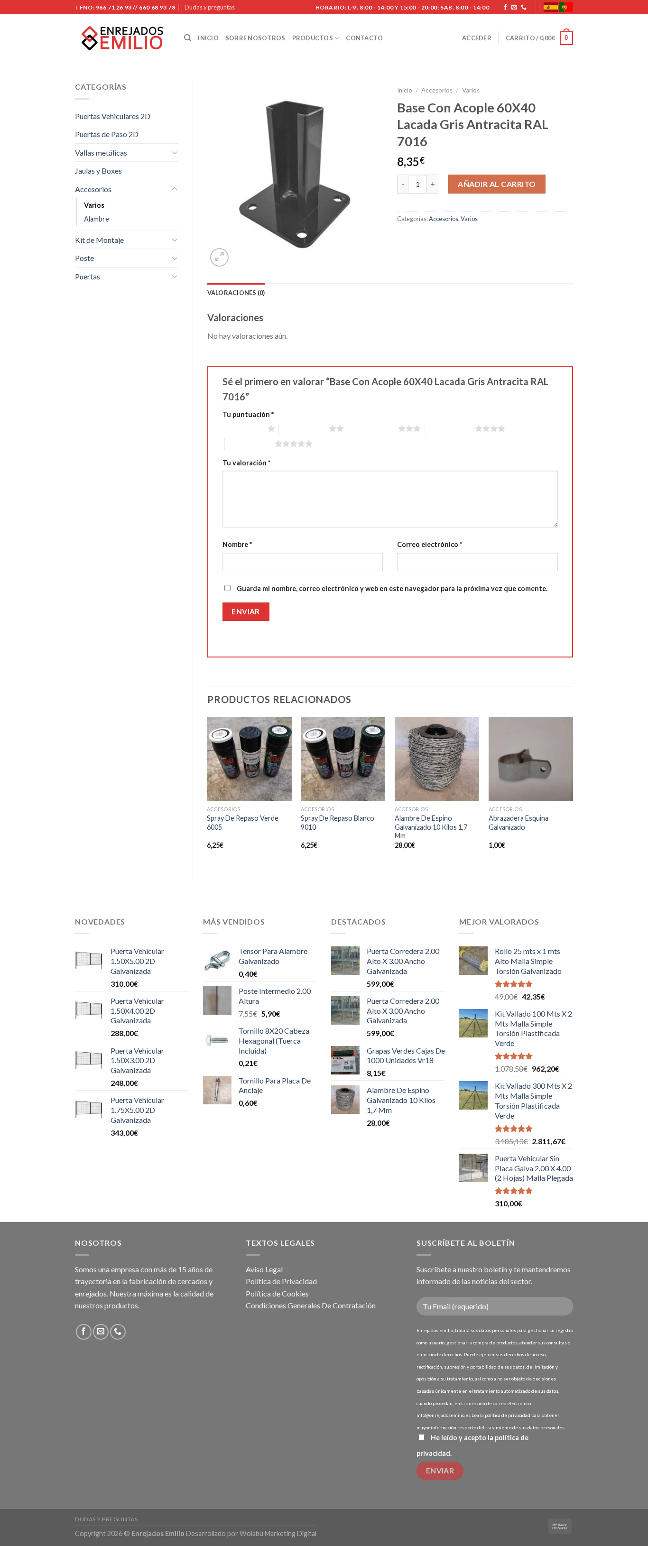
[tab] (236, 292)
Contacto (364, 38)
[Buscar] (187, 38)
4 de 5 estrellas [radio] (450, 428)
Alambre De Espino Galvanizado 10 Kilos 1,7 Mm (431, 827)
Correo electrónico (429, 544)
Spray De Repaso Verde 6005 (242, 822)
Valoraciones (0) (236, 292)
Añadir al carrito (497, 183)
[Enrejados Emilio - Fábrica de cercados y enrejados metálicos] (122, 38)
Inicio (208, 38)
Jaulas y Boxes (98, 170)
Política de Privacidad (281, 1281)
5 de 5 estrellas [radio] (250, 443)
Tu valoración (246, 463)
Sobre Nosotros (255, 38)
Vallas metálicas (101, 152)
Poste (84, 257)
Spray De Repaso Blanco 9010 (337, 822)
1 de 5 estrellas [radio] (243, 428)
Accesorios (93, 189)
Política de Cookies (277, 1293)
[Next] (572, 791)
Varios (94, 205)
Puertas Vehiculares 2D (112, 115)
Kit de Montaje (99, 239)
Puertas (87, 276)
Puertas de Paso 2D (107, 134)
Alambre (96, 219)
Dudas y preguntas (210, 7)
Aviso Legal (264, 1269)
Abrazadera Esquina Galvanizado (518, 822)
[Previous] (208, 791)
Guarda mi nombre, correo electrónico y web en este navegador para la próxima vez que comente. (392, 588)
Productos (312, 38)
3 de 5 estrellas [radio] (373, 428)
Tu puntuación (248, 414)
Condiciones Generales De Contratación (311, 1305)
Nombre (237, 544)
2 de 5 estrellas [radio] (304, 428)
